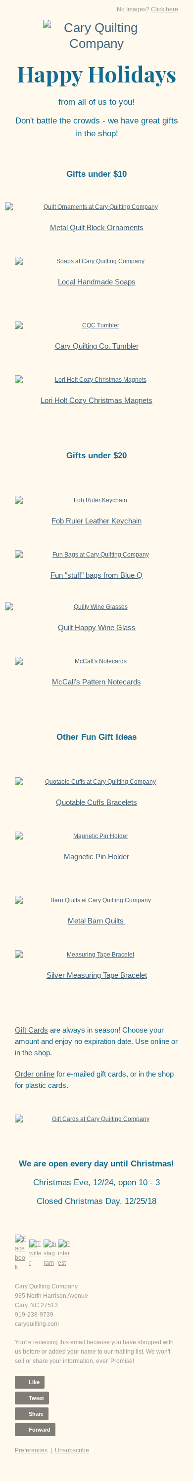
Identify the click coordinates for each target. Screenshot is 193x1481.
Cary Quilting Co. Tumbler (97, 346)
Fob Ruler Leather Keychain (96, 521)
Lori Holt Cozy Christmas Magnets (96, 400)
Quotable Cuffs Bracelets (96, 802)
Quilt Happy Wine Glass (97, 627)
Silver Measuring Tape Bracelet (97, 975)
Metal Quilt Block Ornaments (97, 227)
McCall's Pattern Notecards (96, 682)
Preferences (31, 1450)
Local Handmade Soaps (97, 282)
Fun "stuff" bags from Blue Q (96, 575)
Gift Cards (31, 1030)
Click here (164, 9)
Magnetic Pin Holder (96, 856)
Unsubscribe (72, 1450)
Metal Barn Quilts (97, 921)
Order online (34, 1074)
